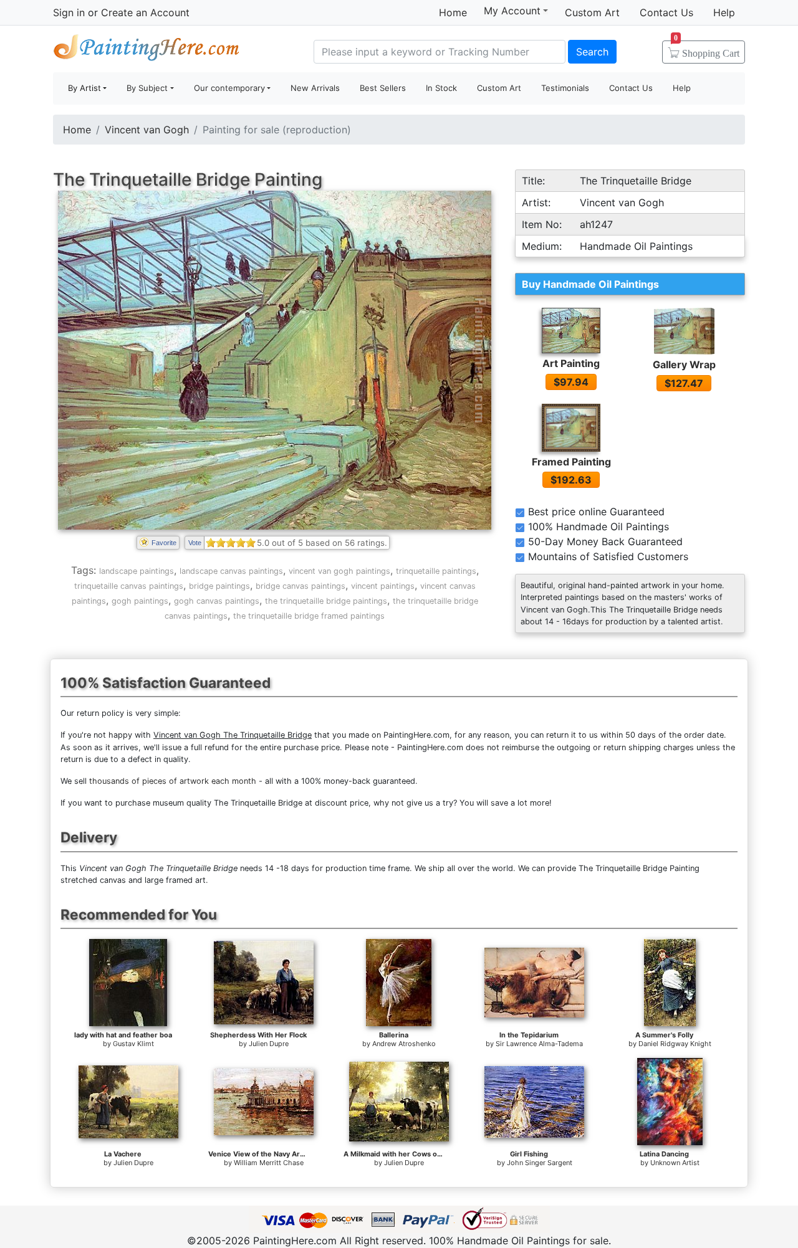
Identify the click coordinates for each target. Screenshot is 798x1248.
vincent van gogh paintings (339, 571)
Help (724, 12)
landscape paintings (136, 571)
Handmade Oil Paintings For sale (146, 50)
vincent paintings (383, 586)
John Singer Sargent (539, 1162)
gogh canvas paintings (216, 601)
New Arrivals (315, 88)
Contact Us (666, 12)
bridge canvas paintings (300, 586)
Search (592, 51)
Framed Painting (571, 461)
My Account (512, 10)
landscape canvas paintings (231, 571)
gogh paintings (140, 601)
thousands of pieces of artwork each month (172, 781)
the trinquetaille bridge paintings (326, 601)
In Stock (441, 88)
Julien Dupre (269, 1043)
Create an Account (145, 12)
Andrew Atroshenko (404, 1043)
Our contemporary (229, 88)
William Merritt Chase (269, 1162)
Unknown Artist (674, 1162)
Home (453, 12)
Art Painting (571, 363)
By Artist (84, 88)
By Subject (147, 88)
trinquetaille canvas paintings (128, 586)
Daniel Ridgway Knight (674, 1043)
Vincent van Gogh (147, 129)
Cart (706, 49)
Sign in (69, 12)
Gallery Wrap (684, 364)
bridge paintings (219, 586)
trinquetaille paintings (436, 571)
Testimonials (565, 88)
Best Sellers (383, 88)
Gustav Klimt (133, 1043)
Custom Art (592, 12)
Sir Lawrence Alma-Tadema (539, 1043)
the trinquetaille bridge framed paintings (309, 616)
